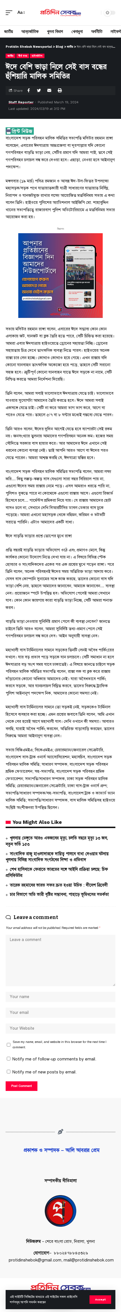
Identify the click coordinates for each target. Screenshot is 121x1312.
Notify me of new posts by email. (44, 1072)
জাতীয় (11, 55)
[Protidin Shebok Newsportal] (60, 12)
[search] (95, 13)
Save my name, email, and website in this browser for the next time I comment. (59, 1044)
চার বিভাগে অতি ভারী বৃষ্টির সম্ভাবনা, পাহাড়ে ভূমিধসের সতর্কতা (59, 894)
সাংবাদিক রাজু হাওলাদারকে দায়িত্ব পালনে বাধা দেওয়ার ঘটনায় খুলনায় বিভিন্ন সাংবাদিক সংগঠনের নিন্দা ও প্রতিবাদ (57, 857)
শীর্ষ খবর (22, 55)
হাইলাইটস (37, 55)
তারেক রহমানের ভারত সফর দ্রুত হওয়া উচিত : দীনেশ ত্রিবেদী (59, 885)
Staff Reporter (20, 102)
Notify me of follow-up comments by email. (54, 1059)
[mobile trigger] (10, 12)
